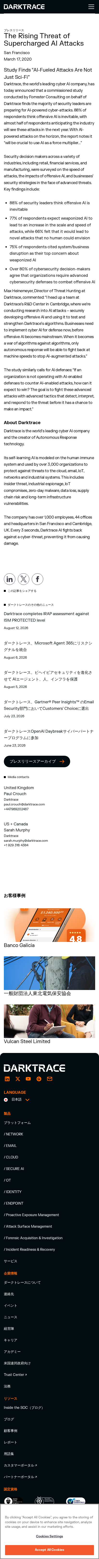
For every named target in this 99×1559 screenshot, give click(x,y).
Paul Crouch (15, 794)
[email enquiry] (49, 1079)
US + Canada (16, 824)
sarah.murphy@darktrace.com (26, 841)
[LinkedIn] (7, 1079)
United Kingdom (19, 788)
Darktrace (11, 800)
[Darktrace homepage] (40, 1068)
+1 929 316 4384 (16, 845)
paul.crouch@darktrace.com (24, 804)
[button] (90, 6)
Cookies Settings (49, 1536)
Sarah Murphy (17, 830)
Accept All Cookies (49, 1550)
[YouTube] (28, 1079)
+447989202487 (16, 809)
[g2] (39, 1079)
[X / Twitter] (17, 1079)
